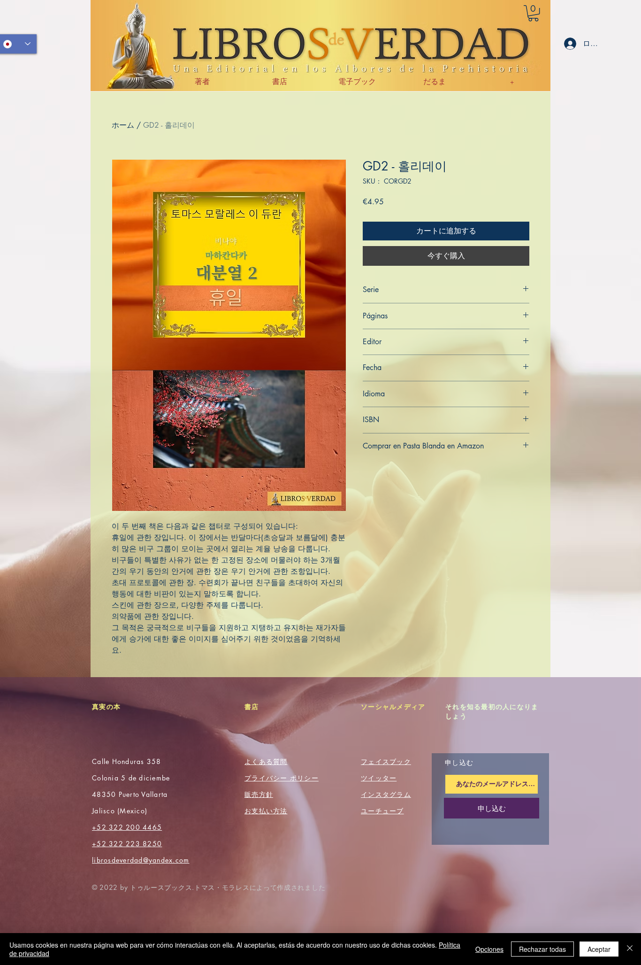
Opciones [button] (489, 949)
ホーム (123, 125)
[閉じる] (629, 949)
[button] (533, 13)
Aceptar (599, 949)
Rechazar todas (542, 949)
